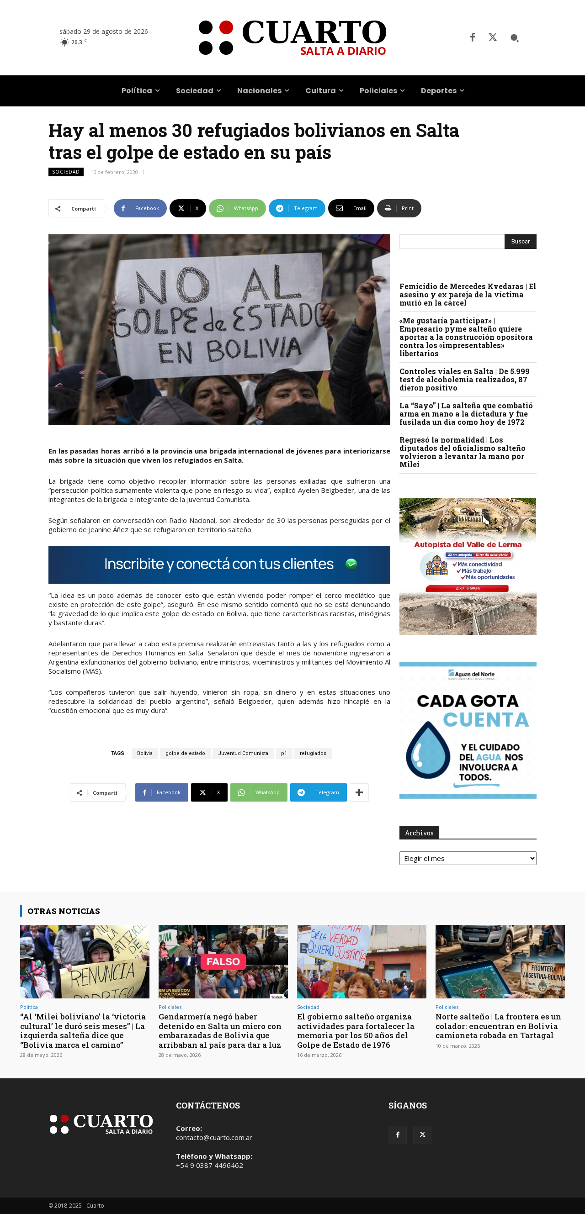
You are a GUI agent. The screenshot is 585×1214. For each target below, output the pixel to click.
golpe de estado (185, 753)
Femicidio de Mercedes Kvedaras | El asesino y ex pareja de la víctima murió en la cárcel (467, 294)
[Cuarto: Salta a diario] (292, 37)
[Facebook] (472, 38)
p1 (284, 753)
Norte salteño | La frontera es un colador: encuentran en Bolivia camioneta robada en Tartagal (498, 1025)
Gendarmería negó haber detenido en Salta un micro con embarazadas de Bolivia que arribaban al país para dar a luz (220, 1030)
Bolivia (145, 753)
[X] (492, 38)
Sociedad (66, 172)
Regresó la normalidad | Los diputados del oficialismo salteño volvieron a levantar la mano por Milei (462, 452)
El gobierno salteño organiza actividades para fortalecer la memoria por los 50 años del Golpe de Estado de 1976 (356, 1030)
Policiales (170, 1006)
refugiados (313, 753)
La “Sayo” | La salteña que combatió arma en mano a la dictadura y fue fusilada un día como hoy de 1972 (466, 414)
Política (29, 1006)
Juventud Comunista (243, 753)
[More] (359, 792)
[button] (515, 38)
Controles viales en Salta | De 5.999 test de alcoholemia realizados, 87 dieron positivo (464, 379)
